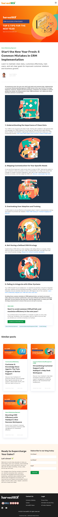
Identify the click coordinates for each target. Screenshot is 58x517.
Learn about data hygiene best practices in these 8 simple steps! (34, 133)
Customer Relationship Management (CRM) (28, 326)
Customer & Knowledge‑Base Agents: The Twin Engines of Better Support (12, 369)
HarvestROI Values (30, 505)
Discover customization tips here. (42, 174)
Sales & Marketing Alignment (12, 326)
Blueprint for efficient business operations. (33, 252)
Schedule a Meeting (30, 500)
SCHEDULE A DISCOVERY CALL (16, 321)
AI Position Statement (46, 505)
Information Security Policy (47, 502)
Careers (28, 502)
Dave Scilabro (13, 74)
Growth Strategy (42, 326)
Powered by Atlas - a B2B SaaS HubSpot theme (29, 515)
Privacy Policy (44, 500)
